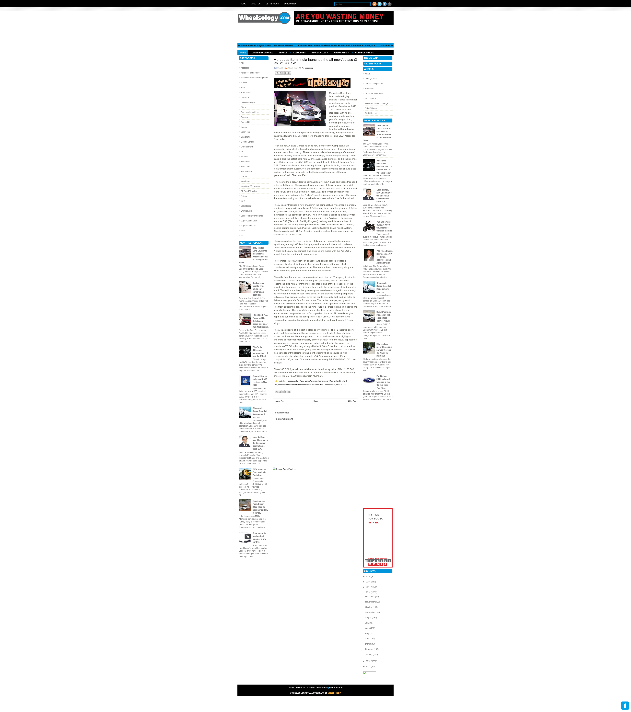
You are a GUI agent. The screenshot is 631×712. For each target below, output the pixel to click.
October (369, 606)
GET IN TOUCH (335, 687)
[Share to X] (283, 73)
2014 (368, 586)
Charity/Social (371, 78)
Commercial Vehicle (250, 112)
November (370, 601)
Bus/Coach (246, 92)
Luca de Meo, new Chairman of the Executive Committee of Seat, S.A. (300, 45)
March (368, 643)
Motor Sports (370, 98)
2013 (368, 592)
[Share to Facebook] (286, 73)
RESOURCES (322, 687)
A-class (296, 381)
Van (242, 235)
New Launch (246, 181)
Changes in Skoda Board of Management (260, 411)
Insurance (245, 161)
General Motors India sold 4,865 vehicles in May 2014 (260, 380)
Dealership (246, 136)
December (370, 596)
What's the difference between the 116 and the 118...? (260, 351)
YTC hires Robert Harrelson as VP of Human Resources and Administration (384, 256)
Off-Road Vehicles (249, 191)
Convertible (246, 122)
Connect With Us (364, 52)
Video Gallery (342, 52)
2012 (368, 661)
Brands (283, 52)
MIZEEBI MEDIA (334, 693)
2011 (368, 666)
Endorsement (247, 146)
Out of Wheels (371, 108)
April (367, 638)
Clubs (243, 107)
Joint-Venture (246, 171)
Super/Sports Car (248, 225)
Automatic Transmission (319, 381)
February (369, 649)
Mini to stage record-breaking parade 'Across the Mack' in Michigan (384, 349)
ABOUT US (300, 687)
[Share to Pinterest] (289, 73)
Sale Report (246, 205)
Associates (299, 52)
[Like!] (384, 5)
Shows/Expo (246, 210)
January (369, 654)
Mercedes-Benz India (320, 385)
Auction (244, 82)
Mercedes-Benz (304, 385)
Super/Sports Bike (249, 220)
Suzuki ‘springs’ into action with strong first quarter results (383, 316)
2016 (368, 576)
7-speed (289, 381)
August (368, 617)
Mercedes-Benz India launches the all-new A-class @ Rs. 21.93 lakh (315, 61)
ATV (242, 62)
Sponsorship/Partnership (252, 215)
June (367, 628)
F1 (242, 151)
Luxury (244, 176)
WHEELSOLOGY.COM (301, 693)
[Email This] (276, 73)
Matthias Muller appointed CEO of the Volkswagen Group (375, 45)
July (367, 622)
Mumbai (332, 385)
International (287, 385)
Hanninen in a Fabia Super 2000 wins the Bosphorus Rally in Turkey (260, 506)
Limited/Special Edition (375, 93)
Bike (243, 87)
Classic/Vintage (248, 102)
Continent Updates (262, 52)
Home (243, 4)
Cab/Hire (245, 97)
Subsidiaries (290, 4)
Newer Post (279, 400)
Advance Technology (250, 72)
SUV (243, 200)
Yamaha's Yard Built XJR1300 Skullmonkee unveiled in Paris (384, 226)
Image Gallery (320, 52)
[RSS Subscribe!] (374, 5)
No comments (307, 68)
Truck (243, 230)
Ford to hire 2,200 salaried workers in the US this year (383, 380)
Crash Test (245, 131)
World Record (371, 113)
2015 (368, 581)
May (367, 633)
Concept (244, 117)
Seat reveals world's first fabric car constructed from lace (258, 288)
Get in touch (272, 4)
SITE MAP (311, 687)
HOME (291, 687)
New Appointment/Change (376, 103)
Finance (244, 156)
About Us (255, 4)
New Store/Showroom (250, 186)
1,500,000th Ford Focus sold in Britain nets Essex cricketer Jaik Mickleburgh (261, 321)
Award (367, 73)
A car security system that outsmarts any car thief (259, 537)
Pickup (244, 195)
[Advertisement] (315, 34)
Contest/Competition (374, 83)
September (370, 612)
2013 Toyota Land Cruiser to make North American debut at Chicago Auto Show (253, 255)
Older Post (352, 400)
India (280, 385)
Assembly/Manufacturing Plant (254, 77)
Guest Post (369, 88)
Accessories (246, 67)
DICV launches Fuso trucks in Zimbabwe (259, 472)
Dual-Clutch (334, 381)
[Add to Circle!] (389, 5)
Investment (245, 166)
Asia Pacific (304, 381)
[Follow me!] (379, 5)
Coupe (244, 126)
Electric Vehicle (247, 141)
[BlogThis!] (279, 73)
